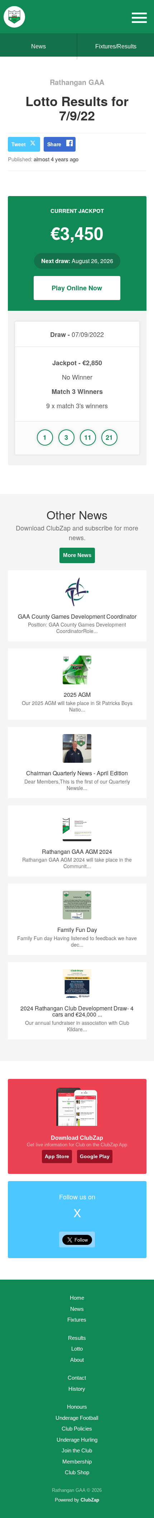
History (76, 1389)
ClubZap (90, 1500)
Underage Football (77, 1418)
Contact (77, 1378)
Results (77, 1338)
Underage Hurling (77, 1440)
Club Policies (77, 1429)
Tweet (18, 144)
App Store (57, 1156)
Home (77, 1298)
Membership (77, 1461)
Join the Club (77, 1450)
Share (54, 144)
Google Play (95, 1156)
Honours (77, 1407)
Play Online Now (77, 287)
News (38, 46)
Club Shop (77, 1472)
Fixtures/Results (115, 46)
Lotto (77, 1349)
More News (77, 555)
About (77, 1360)
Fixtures (76, 1320)
